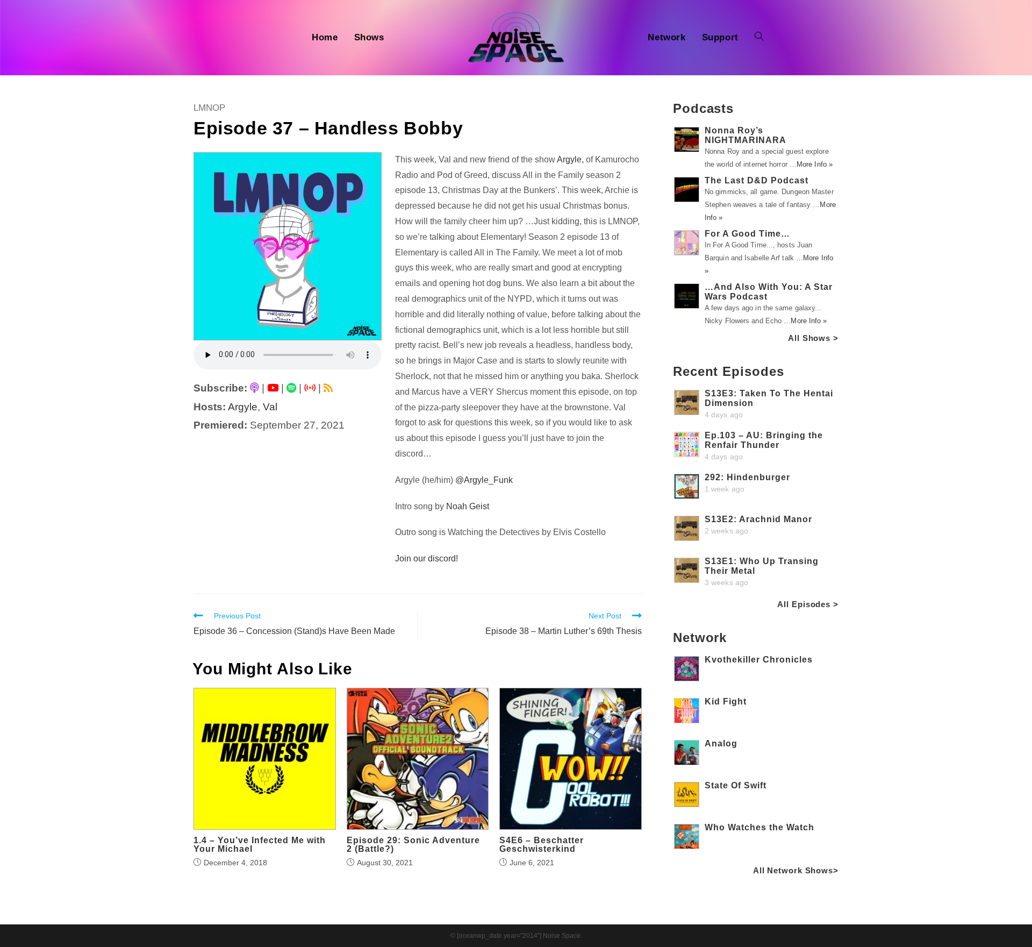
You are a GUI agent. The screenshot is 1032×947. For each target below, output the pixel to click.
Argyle (242, 406)
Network (700, 637)
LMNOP (209, 108)
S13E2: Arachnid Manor (758, 519)
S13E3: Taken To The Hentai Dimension (769, 398)
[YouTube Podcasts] (272, 388)
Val (270, 406)
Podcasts (703, 108)
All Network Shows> (795, 870)
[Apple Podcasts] (254, 388)
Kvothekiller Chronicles (759, 659)
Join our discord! (426, 558)
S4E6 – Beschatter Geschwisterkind (541, 844)
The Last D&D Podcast (756, 180)
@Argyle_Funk (484, 480)
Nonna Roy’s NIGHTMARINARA (745, 135)
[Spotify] (291, 388)
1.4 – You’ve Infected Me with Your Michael (260, 844)
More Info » (815, 164)
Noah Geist (467, 506)
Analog (721, 743)
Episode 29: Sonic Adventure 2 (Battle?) (413, 844)
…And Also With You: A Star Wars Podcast (769, 291)
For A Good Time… (747, 233)
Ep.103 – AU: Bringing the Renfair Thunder (764, 440)
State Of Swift (735, 785)
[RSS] (328, 388)
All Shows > (813, 338)
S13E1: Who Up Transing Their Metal (762, 566)
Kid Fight (726, 701)
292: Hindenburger (747, 477)
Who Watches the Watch (759, 827)
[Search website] (759, 38)
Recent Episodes (728, 371)
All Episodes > (807, 604)
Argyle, (570, 159)
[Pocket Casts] (310, 388)
